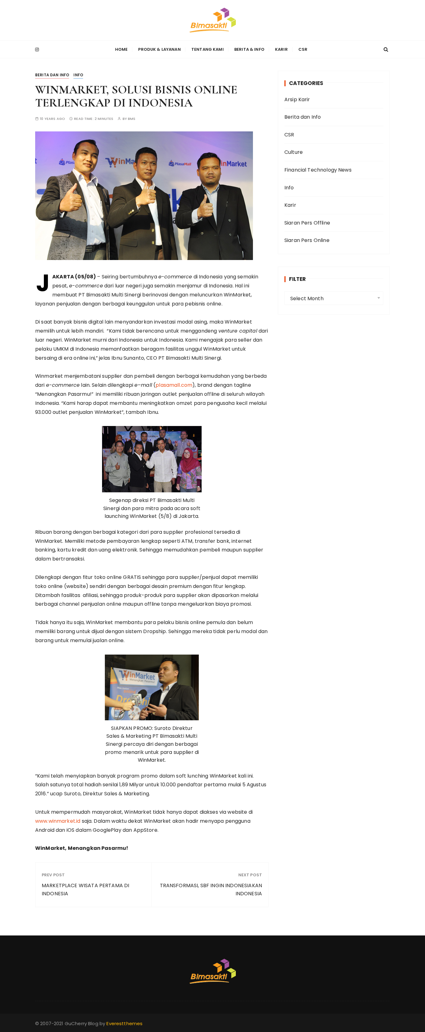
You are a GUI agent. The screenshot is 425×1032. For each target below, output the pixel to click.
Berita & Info (249, 49)
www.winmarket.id (57, 821)
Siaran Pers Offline (307, 222)
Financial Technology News (318, 169)
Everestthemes (124, 1023)
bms (131, 119)
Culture (293, 152)
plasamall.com (174, 385)
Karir (281, 49)
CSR (302, 49)
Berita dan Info (52, 75)
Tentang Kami (207, 49)
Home (121, 49)
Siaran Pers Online (306, 240)
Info (78, 75)
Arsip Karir (297, 99)
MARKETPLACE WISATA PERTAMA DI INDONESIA (85, 889)
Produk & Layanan (159, 49)
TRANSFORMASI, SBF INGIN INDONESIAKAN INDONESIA (211, 889)
